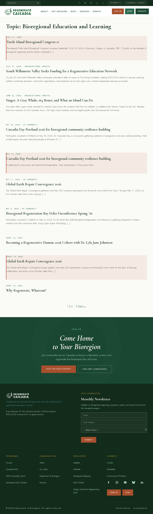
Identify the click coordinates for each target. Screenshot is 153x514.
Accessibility (140, 508)
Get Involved (60, 11)
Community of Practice (116, 476)
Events (97, 11)
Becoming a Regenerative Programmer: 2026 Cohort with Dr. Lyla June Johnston (59, 242)
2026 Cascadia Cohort (15, 476)
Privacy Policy (123, 508)
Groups (9, 462)
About (45, 11)
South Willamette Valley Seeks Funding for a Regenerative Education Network (61, 71)
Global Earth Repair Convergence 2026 (33, 184)
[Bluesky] (91, 3)
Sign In (114, 492)
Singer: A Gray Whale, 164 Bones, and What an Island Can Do (49, 100)
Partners (43, 482)
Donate (142, 11)
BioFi (74, 11)
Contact (110, 462)
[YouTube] (85, 3)
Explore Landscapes (95, 369)
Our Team (44, 469)
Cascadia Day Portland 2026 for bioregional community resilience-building (58, 129)
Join (129, 11)
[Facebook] (102, 3)
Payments (115, 3)
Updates (85, 11)
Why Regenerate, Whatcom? (26, 290)
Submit (89, 440)
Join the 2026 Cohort (58, 369)
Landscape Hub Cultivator (16, 482)
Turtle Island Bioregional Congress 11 (32, 42)
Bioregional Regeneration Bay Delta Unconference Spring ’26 (49, 213)
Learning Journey (135, 3)
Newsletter (111, 469)
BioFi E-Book (78, 482)
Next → (82, 306)
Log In (117, 11)
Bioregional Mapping (81, 476)
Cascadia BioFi (12, 469)
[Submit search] (38, 3)
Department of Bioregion (50, 476)
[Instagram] (79, 3)
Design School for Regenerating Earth (86, 491)
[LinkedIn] (97, 3)
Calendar (77, 469)
